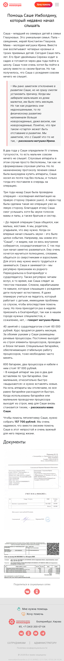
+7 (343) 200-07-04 (34, 626)
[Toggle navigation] (57, 4)
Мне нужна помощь (35, 608)
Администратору (45, 642)
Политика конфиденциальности (32, 648)
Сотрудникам (16, 642)
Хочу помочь (43, 4)
